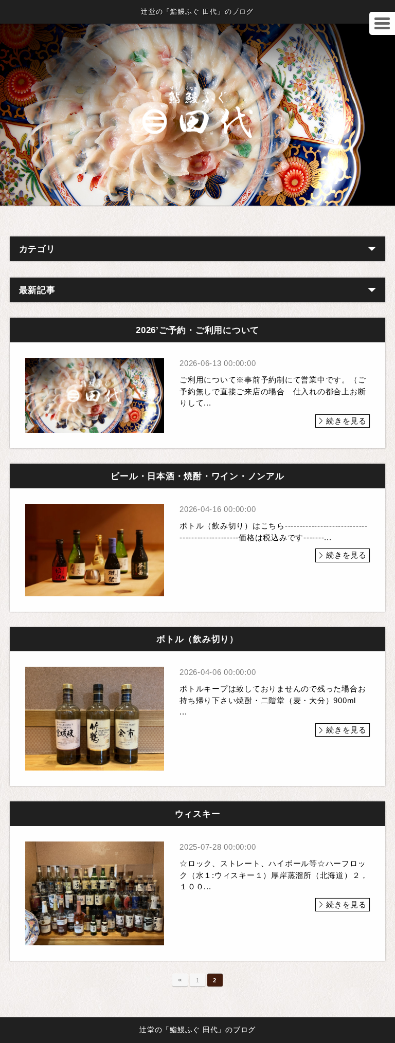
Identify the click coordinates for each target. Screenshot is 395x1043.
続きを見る (346, 420)
